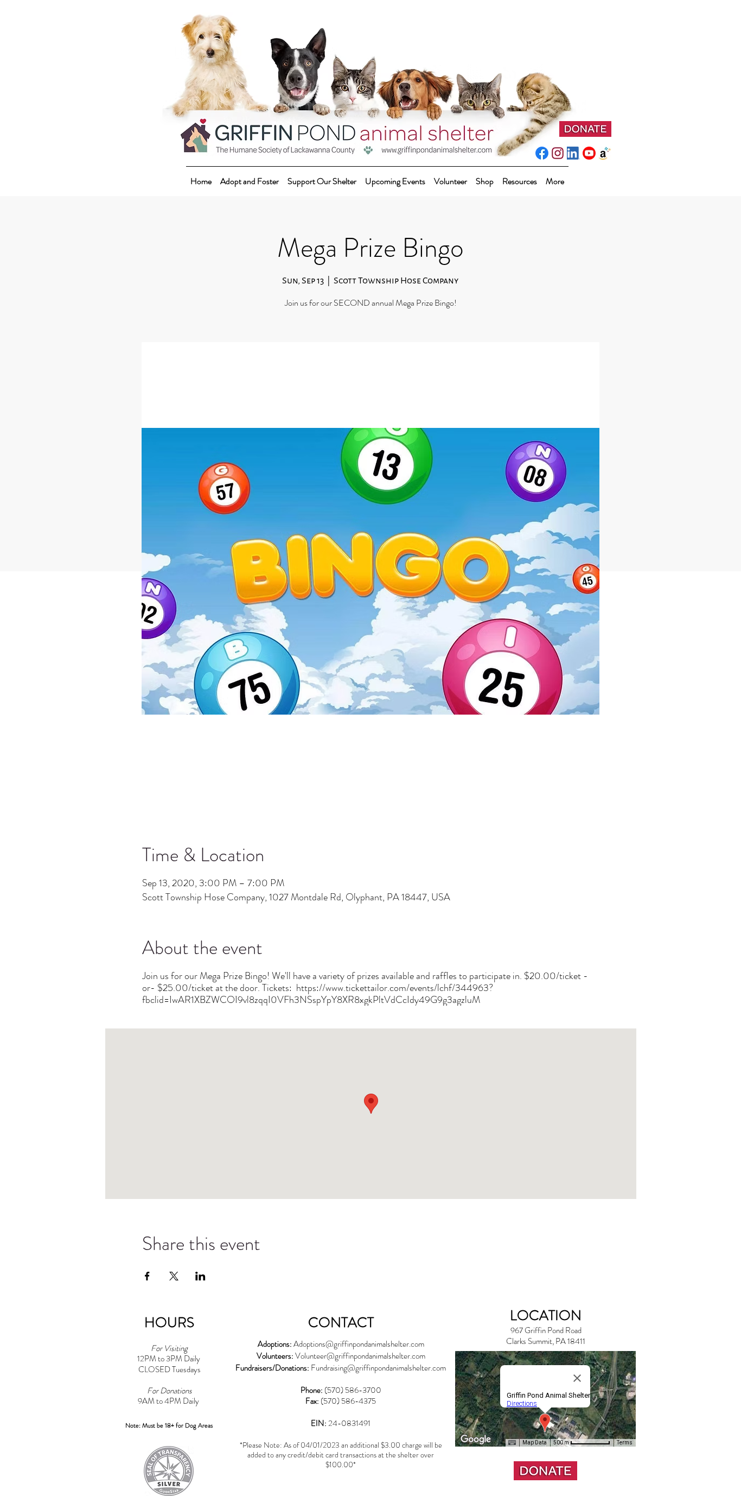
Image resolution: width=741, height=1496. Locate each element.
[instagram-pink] (557, 153)
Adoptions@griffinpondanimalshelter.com (358, 1344)
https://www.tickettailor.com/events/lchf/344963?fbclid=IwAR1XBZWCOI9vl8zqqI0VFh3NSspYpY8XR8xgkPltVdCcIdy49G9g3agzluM (317, 994)
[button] (322, 176)
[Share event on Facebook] (147, 1276)
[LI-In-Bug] (573, 153)
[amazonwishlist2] (604, 153)
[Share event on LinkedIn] (200, 1276)
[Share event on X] (174, 1276)
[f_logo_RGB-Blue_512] (541, 153)
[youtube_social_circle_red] (589, 153)
